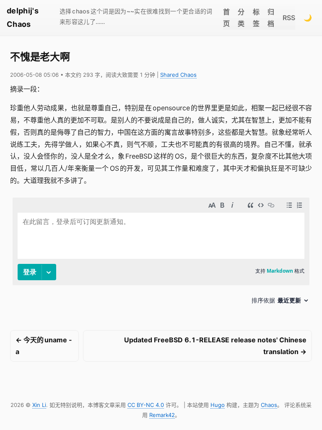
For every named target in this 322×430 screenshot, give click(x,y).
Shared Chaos (178, 74)
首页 (226, 18)
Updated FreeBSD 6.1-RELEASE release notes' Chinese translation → (215, 346)
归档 (270, 18)
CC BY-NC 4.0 (145, 404)
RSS (289, 17)
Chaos (269, 404)
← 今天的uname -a (44, 346)
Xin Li (39, 404)
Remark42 (162, 415)
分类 (241, 18)
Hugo (217, 404)
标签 (256, 18)
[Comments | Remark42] (161, 254)
